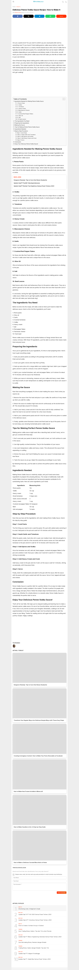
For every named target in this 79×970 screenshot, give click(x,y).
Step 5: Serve (20, 140)
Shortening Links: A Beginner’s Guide (29, 909)
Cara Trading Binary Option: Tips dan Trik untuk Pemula (34, 931)
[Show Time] (33, 12)
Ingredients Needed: (20, 129)
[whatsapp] (50, 16)
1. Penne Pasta (21, 103)
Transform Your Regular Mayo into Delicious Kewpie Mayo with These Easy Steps (39, 720)
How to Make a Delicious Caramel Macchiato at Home (30, 862)
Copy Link (61, 16)
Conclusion (18, 142)
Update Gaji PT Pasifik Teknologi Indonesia (27, 183)
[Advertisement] (39, 29)
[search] (62, 2)
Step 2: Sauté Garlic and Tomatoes (26, 134)
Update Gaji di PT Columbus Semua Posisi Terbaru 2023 (34, 920)
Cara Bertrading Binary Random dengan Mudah (32, 942)
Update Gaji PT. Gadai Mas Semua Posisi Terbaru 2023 (34, 959)
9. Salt (18, 117)
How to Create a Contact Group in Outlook (31, 925)
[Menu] (13, 2)
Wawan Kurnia (18, 12)
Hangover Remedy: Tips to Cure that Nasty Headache (30, 180)
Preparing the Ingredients (22, 123)
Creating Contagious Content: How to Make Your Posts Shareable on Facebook (38, 756)
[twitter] (28, 16)
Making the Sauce (20, 125)
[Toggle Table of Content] (63, 99)
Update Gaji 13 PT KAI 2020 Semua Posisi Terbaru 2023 (34, 914)
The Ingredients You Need (22, 121)
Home (14, 6)
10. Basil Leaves (22, 119)
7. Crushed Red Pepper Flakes (25, 113)
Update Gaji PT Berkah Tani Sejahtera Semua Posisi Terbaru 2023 (34, 186)
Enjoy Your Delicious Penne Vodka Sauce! (26, 144)
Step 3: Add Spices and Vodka (25, 136)
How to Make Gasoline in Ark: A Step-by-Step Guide (30, 827)
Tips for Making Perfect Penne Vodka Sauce (27, 127)
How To (18, 6)
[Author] (14, 646)
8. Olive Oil (20, 115)
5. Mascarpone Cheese (23, 110)
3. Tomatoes (20, 106)
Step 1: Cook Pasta (22, 133)
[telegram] (39, 16)
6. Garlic (19, 112)
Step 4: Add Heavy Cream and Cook (26, 138)
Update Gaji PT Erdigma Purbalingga (29, 953)
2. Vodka (19, 105)
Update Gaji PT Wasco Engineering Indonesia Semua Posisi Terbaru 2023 (39, 937)
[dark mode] (66, 2)
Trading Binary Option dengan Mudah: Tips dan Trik (33, 948)
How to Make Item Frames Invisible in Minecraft (28, 791)
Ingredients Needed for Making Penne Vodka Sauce (29, 101)
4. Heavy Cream (21, 108)
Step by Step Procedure (21, 131)
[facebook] (18, 16)
